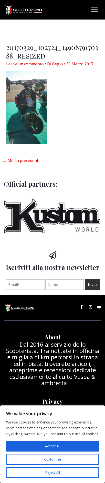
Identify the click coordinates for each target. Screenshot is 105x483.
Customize (52, 459)
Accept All (52, 446)
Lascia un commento (25, 64)
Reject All (52, 472)
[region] (52, 444)
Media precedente (22, 160)
